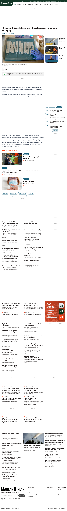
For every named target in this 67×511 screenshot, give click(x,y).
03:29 (47, 110)
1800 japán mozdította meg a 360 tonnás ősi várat (57, 122)
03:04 (47, 114)
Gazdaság (30, 4)
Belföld (19, 4)
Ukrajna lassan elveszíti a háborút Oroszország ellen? (62, 58)
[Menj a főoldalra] (6, 3)
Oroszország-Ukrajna (53, 61)
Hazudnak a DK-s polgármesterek (28, 182)
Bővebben (55, 130)
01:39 (47, 125)
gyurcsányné (5, 193)
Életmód (46, 4)
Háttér (36, 4)
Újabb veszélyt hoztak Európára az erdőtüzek (62, 49)
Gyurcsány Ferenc (22, 193)
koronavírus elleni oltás (21, 196)
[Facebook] (60, 1)
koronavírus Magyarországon (8, 196)
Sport (41, 4)
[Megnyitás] (15, 4)
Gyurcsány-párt (13, 193)
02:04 (47, 121)
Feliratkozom (21, 495)
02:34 (47, 117)
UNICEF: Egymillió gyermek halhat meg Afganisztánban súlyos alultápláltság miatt (57, 126)
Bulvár (51, 4)
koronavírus (31, 193)
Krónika (49, 43)
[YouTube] (62, 1)
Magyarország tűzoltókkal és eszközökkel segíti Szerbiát (62, 40)
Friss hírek (18, 1)
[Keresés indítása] (64, 4)
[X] (64, 1)
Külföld (24, 4)
